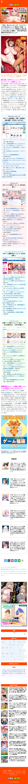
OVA (24, 650)
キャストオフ (20, 659)
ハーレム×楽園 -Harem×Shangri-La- (15, 280)
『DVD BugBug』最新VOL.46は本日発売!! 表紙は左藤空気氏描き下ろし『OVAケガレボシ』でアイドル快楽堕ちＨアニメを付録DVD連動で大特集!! (17, 743)
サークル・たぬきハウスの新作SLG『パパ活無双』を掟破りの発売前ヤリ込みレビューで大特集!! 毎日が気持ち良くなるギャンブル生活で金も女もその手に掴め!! (18, 721)
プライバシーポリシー (17, 770)
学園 (24, 641)
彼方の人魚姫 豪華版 (11, 171)
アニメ (3, 650)
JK (16, 656)
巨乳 (14, 641)
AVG (10, 641)
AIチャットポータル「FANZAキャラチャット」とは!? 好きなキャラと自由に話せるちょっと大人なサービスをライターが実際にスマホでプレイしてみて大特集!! (18, 705)
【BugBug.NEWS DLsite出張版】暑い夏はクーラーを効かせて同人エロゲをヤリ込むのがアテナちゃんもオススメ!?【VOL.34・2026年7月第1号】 (18, 758)
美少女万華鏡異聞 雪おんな (12, 208)
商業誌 (7, 653)
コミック (4, 659)
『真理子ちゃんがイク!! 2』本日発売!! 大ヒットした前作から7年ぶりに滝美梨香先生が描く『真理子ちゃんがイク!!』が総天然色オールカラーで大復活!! (18, 736)
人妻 (14, 659)
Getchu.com (14, 183)
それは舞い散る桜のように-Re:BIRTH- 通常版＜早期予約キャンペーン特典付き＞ (13, 243)
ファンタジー (19, 647)
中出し (12, 656)
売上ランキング (20, 573)
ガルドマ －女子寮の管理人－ (13, 147)
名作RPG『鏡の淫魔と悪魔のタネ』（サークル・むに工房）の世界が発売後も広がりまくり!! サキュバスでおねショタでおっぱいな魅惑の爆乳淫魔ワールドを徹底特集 (18, 751)
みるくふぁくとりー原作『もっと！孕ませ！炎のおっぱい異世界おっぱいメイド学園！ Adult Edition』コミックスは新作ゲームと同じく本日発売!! (18, 728)
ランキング (8, 567)
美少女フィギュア (5, 656)
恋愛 (20, 650)
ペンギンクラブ (18, 773)
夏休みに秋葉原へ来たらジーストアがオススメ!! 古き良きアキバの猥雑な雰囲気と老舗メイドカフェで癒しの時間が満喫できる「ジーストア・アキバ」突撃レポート (18, 713)
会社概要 (4, 770)
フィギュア (9, 650)
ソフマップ (21, 571)
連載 (3, 647)
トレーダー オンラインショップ (14, 251)
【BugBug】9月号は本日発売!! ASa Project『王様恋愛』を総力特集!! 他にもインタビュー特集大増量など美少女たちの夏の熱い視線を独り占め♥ (17, 690)
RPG (22, 644)
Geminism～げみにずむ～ (12, 230)
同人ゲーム (12, 647)
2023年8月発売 (5, 569)
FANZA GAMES (12, 644)
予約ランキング (13, 573)
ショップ (4, 567)
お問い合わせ (10, 771)
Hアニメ (15, 650)
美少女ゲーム (14, 567)
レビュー (9, 659)
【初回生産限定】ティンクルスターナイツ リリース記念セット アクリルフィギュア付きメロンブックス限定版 (13, 348)
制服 (7, 647)
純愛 (3, 653)
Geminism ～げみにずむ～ (13, 151)
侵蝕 (7, 141)
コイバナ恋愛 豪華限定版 (12, 154)
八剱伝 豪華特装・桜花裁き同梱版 (15, 312)
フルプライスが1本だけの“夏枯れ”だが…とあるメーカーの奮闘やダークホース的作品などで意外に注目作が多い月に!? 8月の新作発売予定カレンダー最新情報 (18, 698)
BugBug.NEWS (18, 771)
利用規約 (9, 770)
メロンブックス (14, 321)
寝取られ (12, 653)
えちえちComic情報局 (10, 773)
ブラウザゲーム (20, 653)
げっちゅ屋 (12, 571)
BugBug (19, 641)
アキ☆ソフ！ (17, 569)
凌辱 (18, 644)
